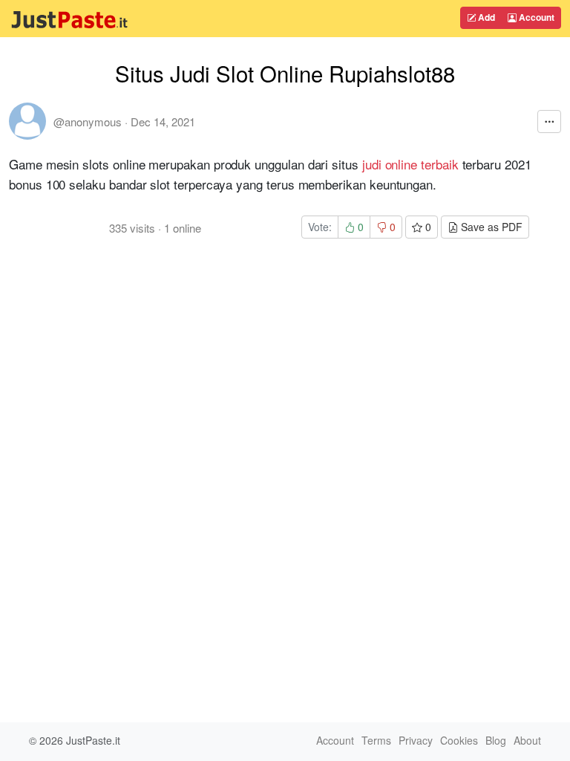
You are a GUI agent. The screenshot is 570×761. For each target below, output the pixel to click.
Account (535, 17)
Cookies (459, 740)
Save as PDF (490, 226)
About (527, 740)
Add (485, 17)
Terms (376, 740)
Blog (495, 740)
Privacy (416, 740)
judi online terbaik (410, 164)
